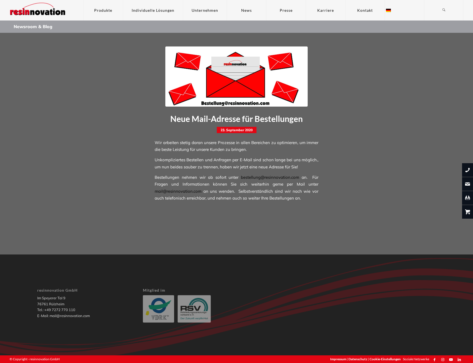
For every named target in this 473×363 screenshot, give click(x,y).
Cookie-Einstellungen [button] (385, 359)
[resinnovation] (38, 10)
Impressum (338, 359)
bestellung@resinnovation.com (270, 177)
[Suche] (443, 10)
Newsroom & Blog (33, 26)
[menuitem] (103, 10)
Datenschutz (358, 359)
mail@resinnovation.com (178, 191)
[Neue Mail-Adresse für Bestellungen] (236, 76)
